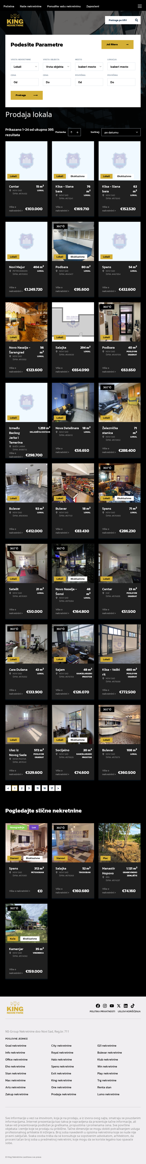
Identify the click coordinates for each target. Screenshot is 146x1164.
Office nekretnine (16, 1059)
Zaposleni (92, 6)
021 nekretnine (106, 1045)
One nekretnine (61, 1087)
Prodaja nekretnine (63, 1094)
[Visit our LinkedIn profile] (126, 1006)
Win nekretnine (107, 1066)
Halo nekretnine (61, 1059)
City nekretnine (61, 1045)
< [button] (8, 788)
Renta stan (104, 1087)
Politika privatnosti (102, 1011)
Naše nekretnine (30, 6)
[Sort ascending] (71, 132)
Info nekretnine (15, 1052)
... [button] (33, 788)
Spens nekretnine (62, 1066)
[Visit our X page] (119, 1006)
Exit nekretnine (61, 1073)
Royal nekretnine (62, 1052)
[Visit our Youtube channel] (112, 1006)
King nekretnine (61, 1080)
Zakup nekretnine (16, 1094)
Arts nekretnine (15, 1087)
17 (52, 788)
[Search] (136, 20)
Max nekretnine (15, 1080)
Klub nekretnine (107, 1059)
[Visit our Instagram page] (105, 1006)
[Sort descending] (77, 132)
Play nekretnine (107, 1073)
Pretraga (21, 95)
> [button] (58, 788)
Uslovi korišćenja (129, 1011)
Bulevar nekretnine (109, 1052)
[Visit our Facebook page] (98, 1006)
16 (44, 788)
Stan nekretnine (15, 1073)
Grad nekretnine (15, 1045)
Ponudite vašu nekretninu (64, 6)
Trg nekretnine (106, 1080)
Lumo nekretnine (108, 1094)
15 (37, 788)
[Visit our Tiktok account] (133, 1006)
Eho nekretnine (15, 1066)
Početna (9, 6)
